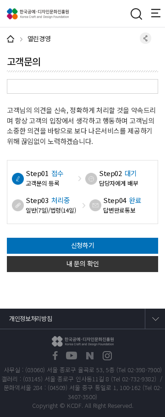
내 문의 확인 (82, 263)
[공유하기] (145, 38)
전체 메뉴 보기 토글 (158, 13)
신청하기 (82, 245)
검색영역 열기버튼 (136, 14)
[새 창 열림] (55, 356)
